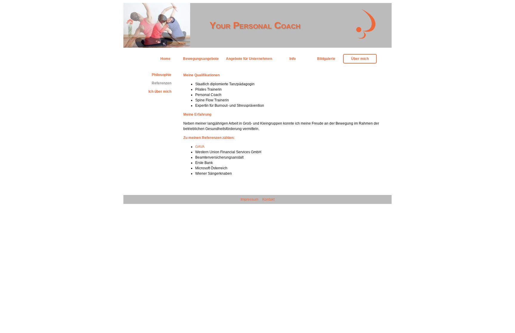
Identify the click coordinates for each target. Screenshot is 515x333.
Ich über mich (159, 91)
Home (165, 59)
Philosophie (161, 75)
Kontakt (268, 199)
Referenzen (161, 83)
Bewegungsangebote (201, 59)
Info (292, 59)
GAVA (199, 147)
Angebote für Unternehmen (249, 59)
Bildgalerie (326, 59)
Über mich (360, 59)
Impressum (249, 199)
